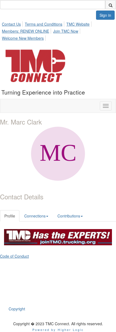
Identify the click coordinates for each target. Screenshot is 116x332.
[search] (110, 4)
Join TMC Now (65, 31)
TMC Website (78, 24)
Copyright (17, 308)
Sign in (105, 15)
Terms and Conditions (43, 24)
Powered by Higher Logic (58, 329)
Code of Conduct (14, 256)
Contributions (68, 216)
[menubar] (58, 30)
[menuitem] (12, 23)
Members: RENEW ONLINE (25, 31)
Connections (35, 216)
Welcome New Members (23, 38)
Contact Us (11, 24)
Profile (9, 216)
